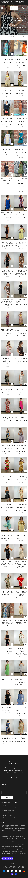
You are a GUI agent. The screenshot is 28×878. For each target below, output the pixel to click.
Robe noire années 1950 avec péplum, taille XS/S (7, 180)
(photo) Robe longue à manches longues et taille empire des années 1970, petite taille (7, 740)
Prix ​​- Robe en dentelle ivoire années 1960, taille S (21, 390)
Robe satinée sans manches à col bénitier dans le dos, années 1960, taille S (21, 273)
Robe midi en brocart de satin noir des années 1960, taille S (7, 272)
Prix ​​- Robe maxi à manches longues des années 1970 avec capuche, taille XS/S (7, 419)
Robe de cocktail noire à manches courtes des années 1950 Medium (7, 710)
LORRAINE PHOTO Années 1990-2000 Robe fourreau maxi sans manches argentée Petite (21, 681)
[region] (14, 766)
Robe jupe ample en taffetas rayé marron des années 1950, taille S (21, 361)
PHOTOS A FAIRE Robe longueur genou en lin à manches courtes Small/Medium (20, 448)
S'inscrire (7, 797)
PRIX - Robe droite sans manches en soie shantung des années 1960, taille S (21, 419)
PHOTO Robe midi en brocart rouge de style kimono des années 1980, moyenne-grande (21, 594)
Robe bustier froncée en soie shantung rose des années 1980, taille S (7, 361)
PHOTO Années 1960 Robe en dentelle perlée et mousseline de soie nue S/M (21, 121)
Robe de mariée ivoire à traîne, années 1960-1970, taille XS (7, 150)
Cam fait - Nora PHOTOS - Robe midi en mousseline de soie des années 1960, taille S (21, 332)
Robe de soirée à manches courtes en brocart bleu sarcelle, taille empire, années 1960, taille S (21, 151)
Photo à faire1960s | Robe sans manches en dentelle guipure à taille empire (7, 92)
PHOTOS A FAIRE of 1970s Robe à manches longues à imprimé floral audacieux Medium (7, 478)
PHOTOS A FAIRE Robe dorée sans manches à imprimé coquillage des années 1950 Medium (20, 478)
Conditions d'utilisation (6, 815)
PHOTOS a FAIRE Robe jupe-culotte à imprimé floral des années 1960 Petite (7, 536)
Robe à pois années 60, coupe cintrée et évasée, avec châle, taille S (7, 390)
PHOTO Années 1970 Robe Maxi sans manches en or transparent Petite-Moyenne (21, 507)
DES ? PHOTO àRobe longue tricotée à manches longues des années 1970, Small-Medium (21, 710)
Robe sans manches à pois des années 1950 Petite (21, 622)
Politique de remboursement (8, 817)
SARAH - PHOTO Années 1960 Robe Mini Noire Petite (7, 650)
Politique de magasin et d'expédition (9, 808)
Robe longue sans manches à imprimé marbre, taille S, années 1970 (7, 331)
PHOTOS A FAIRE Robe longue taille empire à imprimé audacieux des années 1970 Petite (7, 448)
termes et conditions (6, 813)
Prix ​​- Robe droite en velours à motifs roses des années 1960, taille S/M (7, 244)
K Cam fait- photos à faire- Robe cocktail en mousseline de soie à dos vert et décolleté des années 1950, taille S (21, 184)
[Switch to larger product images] (23, 36)
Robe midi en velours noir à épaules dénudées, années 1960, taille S (21, 302)
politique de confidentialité (7, 810)
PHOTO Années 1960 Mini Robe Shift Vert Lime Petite (7, 680)
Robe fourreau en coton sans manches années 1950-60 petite (21, 91)
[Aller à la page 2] (20, 750)
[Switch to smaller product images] (26, 36)
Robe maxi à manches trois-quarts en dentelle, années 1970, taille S (21, 215)
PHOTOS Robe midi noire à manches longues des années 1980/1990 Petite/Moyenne (7, 121)
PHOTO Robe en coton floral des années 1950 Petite (7, 593)
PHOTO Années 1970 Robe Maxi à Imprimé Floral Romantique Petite (7, 623)
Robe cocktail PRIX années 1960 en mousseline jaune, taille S (21, 244)
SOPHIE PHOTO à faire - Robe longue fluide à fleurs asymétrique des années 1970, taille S (7, 61)
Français (13, 863)
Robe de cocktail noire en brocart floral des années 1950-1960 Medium (7, 564)
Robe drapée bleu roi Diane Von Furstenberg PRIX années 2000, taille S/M (7, 215)
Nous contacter (5, 805)
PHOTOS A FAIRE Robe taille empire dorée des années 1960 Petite (20, 536)
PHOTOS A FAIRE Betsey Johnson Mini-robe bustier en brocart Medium (7, 506)
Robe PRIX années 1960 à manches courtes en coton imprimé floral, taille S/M (7, 302)
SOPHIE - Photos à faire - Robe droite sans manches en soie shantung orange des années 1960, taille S (21, 61)
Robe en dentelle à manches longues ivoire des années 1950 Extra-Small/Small (21, 564)
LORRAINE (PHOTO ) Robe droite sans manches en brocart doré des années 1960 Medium (20, 740)
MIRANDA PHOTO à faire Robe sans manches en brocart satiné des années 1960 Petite (21, 651)
